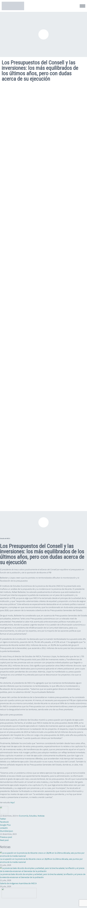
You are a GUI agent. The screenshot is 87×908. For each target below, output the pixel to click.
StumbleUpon (6, 831)
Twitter (3, 818)
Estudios (33, 815)
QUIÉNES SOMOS (34, 8)
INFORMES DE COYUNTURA (58, 8)
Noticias (41, 815)
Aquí (12, 802)
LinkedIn (4, 828)
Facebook (4, 821)
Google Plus (5, 824)
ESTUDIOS (79, 8)
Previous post (6, 837)
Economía (23, 815)
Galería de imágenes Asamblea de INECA (18, 883)
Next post (4, 840)
